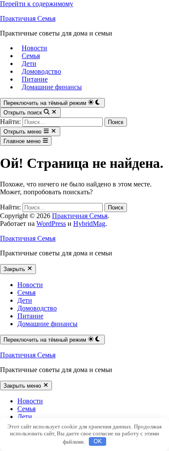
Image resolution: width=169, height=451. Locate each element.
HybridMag (89, 223)
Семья (31, 55)
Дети (29, 63)
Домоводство (41, 71)
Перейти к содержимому (36, 3)
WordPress (51, 223)
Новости (34, 48)
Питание (35, 79)
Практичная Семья (27, 18)
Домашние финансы (52, 87)
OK (98, 441)
